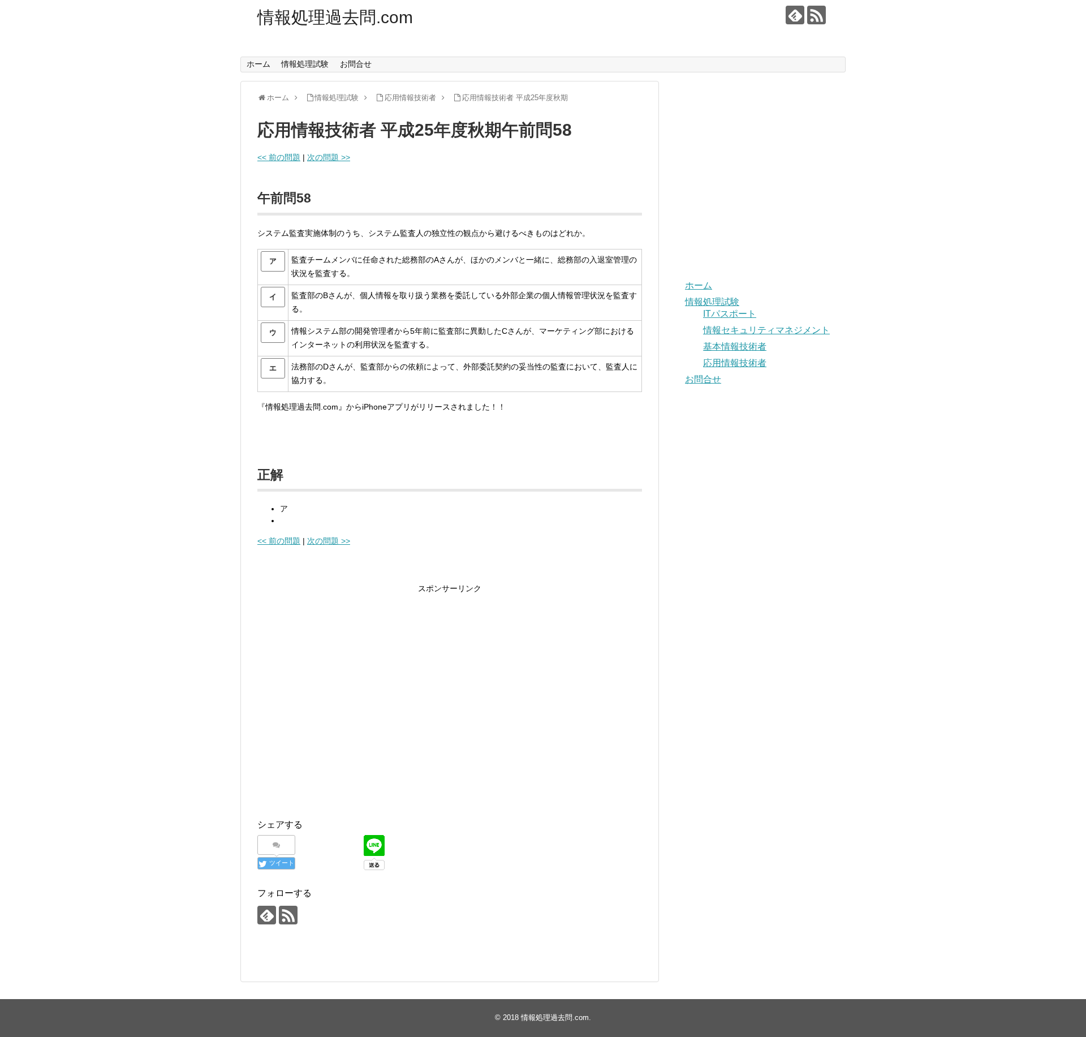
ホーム (258, 63)
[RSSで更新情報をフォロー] (816, 15)
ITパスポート (729, 314)
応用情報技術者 (734, 363)
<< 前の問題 (278, 157)
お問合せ (356, 63)
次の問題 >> (328, 157)
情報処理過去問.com (335, 17)
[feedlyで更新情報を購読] (795, 15)
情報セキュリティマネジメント (766, 330)
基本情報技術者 (734, 346)
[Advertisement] (352, 710)
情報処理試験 (305, 63)
